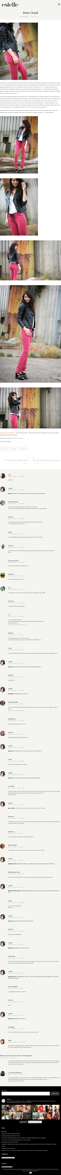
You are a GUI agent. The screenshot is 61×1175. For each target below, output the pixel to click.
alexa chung (4, 448)
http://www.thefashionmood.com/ (17, 624)
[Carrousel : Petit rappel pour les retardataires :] (55, 1115)
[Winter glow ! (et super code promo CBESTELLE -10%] (48, 1108)
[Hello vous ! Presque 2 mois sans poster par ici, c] (26, 1108)
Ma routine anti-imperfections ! (16, 460)
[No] (59, 1171)
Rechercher (4, 1090)
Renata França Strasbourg (8, 1148)
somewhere (23, 448)
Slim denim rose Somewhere (7, 432)
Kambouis (4, 1133)
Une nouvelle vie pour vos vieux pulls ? (46, 460)
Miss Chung (42, 87)
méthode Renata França (16, 1140)
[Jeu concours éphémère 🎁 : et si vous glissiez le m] (48, 1115)
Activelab (4, 1144)
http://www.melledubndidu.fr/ (16, 710)
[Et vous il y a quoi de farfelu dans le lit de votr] (19, 1108)
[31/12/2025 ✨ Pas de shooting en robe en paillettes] (26, 1115)
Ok (30, 1172)
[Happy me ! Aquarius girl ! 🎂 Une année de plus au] (41, 1108)
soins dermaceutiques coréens (40, 1150)
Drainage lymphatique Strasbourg (10, 1142)
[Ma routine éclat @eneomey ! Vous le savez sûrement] (41, 1115)
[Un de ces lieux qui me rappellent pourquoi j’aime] (34, 1115)
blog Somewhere (19, 438)
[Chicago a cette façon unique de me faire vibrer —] (19, 1115)
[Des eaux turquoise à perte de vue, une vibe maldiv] (5, 1115)
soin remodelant (42, 1137)
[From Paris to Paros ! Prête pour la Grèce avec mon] (12, 1108)
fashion (34, 16)
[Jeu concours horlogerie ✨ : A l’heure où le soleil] (12, 1115)
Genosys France (6, 1150)
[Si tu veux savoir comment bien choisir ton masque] (5, 1108)
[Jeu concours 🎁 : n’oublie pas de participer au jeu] (55, 1108)
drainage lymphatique (32, 1137)
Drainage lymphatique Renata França (11, 1135)
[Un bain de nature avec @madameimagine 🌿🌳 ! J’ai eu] (34, 1108)
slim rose (14, 448)
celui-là (2, 85)
